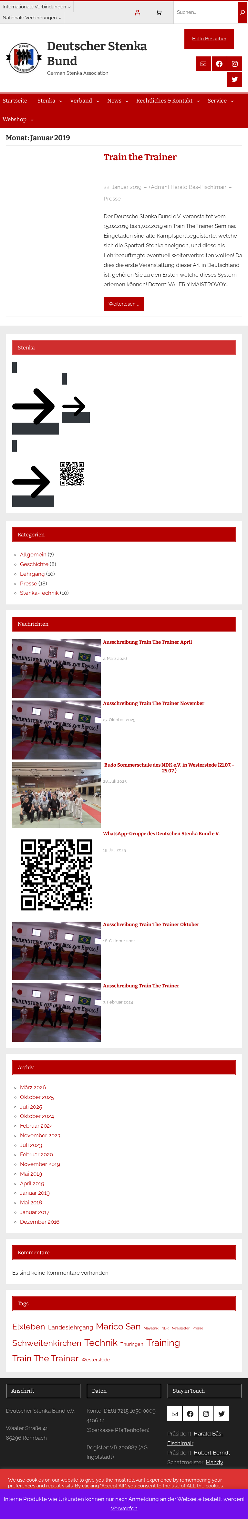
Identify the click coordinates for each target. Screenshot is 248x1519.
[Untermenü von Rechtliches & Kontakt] (198, 101)
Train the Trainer (140, 157)
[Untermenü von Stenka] (60, 101)
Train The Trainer (45, 1358)
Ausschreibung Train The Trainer (141, 986)
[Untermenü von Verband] (97, 101)
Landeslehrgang (70, 1327)
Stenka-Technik (39, 593)
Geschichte (34, 564)
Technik (101, 1342)
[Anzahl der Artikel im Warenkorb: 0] (159, 12)
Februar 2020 (36, 1154)
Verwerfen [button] (124, 1508)
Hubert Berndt (212, 1452)
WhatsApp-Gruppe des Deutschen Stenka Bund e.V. (161, 834)
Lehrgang (32, 574)
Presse (112, 198)
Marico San (118, 1326)
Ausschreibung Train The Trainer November (153, 703)
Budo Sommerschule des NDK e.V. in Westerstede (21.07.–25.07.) (169, 768)
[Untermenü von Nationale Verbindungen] (59, 17)
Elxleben (28, 1326)
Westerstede (95, 1360)
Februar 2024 (36, 1125)
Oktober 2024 (37, 1116)
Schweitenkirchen (46, 1343)
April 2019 (32, 1183)
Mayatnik (151, 1328)
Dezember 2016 (39, 1222)
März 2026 (33, 1087)
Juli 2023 (31, 1145)
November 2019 (40, 1164)
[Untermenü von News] (127, 101)
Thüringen (131, 1344)
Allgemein (33, 554)
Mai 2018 (31, 1202)
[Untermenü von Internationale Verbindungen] (69, 6)
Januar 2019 (35, 1193)
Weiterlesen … (123, 304)
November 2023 (40, 1135)
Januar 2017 (34, 1212)
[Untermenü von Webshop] (32, 119)
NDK (165, 1328)
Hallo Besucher (209, 39)
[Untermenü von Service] (232, 101)
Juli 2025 (31, 1106)
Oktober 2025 (37, 1097)
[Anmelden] (137, 12)
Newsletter (181, 1328)
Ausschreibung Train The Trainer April (147, 642)
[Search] (242, 12)
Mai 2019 (31, 1174)
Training (163, 1342)
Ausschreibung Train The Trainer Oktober (151, 924)
